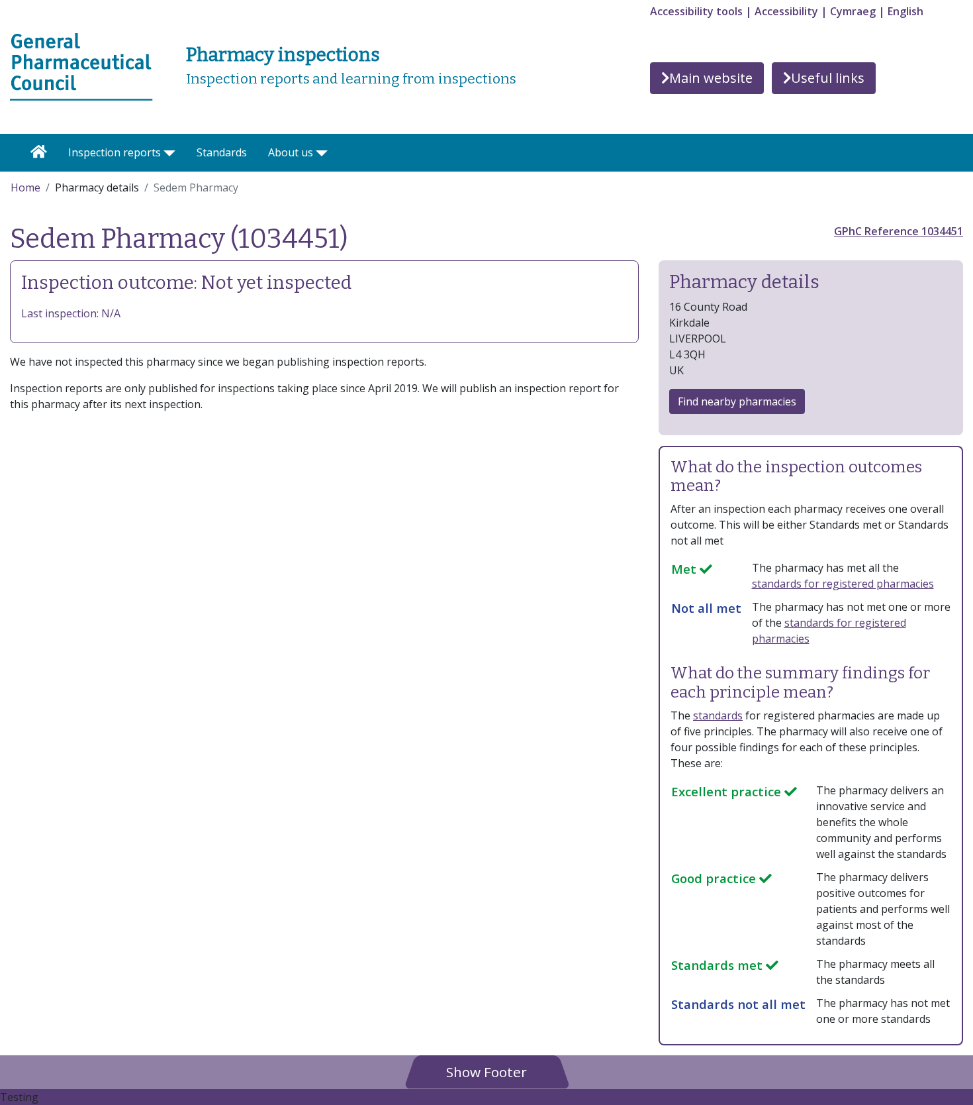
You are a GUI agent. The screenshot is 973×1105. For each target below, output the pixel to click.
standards (718, 715)
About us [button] (290, 152)
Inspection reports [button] (114, 152)
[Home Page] (39, 153)
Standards (222, 152)
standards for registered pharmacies (843, 583)
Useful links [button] (827, 78)
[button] (486, 1071)
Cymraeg (853, 11)
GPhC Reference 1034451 (898, 231)
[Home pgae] (81, 65)
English (905, 11)
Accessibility (786, 11)
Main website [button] (711, 78)
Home (25, 187)
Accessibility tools (696, 11)
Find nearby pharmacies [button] (737, 401)
